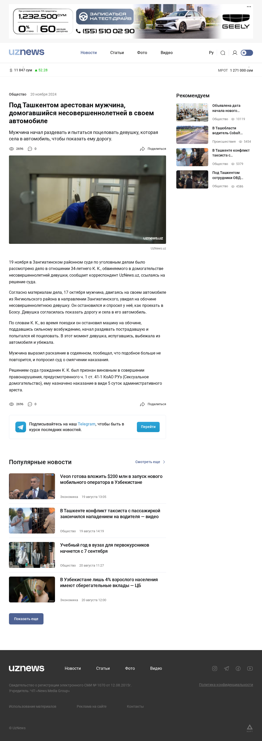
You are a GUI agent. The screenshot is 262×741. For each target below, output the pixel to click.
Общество (17, 94)
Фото (142, 52)
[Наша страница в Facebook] (238, 668)
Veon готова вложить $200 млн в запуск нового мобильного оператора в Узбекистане (111, 479)
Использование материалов (32, 706)
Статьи (117, 52)
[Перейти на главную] (26, 52)
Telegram (86, 424)
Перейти (148, 427)
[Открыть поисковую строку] (224, 53)
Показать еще (26, 619)
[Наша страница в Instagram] (215, 668)
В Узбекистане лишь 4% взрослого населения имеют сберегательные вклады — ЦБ (109, 582)
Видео (167, 52)
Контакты (135, 706)
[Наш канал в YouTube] (250, 668)
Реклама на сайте (91, 706)
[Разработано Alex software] (249, 728)
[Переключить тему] (247, 53)
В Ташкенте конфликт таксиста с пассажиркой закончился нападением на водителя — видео (110, 513)
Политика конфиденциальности (226, 685)
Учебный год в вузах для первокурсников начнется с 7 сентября (104, 548)
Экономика (69, 497)
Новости (89, 52)
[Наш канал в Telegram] (226, 668)
